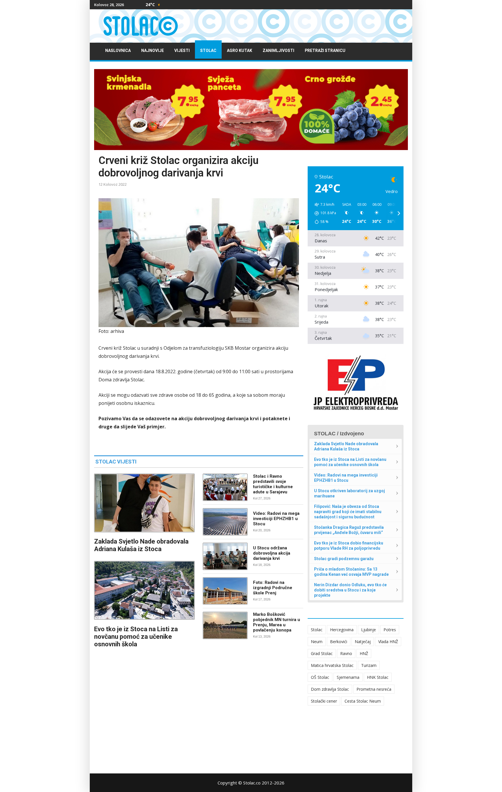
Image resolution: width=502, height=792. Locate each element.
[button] (323, 213)
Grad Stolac (322, 653)
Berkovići (338, 641)
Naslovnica (118, 51)
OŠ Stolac (320, 677)
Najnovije (152, 51)
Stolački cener (324, 701)
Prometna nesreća (373, 689)
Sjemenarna (348, 677)
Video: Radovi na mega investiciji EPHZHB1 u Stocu (276, 518)
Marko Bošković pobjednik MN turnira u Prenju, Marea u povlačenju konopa (276, 622)
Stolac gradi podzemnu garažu (344, 558)
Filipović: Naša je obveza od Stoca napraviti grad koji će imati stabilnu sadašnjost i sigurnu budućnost (347, 511)
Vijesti (182, 51)
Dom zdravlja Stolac (330, 689)
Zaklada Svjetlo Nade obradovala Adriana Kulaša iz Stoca (141, 545)
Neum (316, 641)
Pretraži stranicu (325, 51)
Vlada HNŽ (388, 641)
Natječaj (363, 641)
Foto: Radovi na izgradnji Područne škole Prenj (272, 588)
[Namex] (251, 109)
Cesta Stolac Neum (363, 701)
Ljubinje (368, 629)
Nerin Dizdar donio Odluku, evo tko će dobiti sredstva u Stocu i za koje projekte (350, 590)
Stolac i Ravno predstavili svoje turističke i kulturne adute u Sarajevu (273, 484)
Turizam (368, 665)
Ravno (346, 653)
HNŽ (364, 653)
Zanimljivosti (278, 51)
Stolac (208, 51)
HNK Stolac (377, 677)
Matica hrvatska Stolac (332, 665)
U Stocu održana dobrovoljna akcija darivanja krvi (271, 553)
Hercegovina (342, 629)
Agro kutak (239, 51)
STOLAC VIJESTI (116, 462)
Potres (389, 629)
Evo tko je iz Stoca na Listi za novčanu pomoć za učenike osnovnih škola (136, 636)
